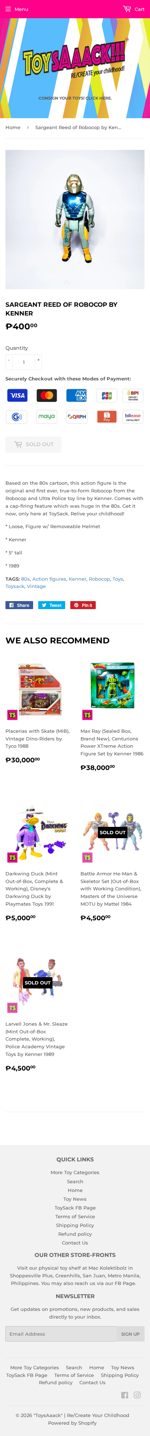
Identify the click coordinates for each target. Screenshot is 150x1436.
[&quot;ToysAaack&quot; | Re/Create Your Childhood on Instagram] (137, 1396)
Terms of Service (75, 1216)
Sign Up (130, 1334)
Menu (21, 9)
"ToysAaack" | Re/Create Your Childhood (81, 1415)
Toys (117, 579)
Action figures (49, 579)
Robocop (99, 579)
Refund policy (75, 1234)
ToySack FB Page (75, 1208)
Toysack (14, 586)
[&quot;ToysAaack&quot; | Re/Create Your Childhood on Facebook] (125, 1396)
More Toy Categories (75, 1172)
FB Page (125, 1283)
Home (12, 127)
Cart (139, 9)
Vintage (36, 586)
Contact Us (75, 1243)
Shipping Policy (75, 1225)
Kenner (77, 579)
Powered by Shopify (72, 1423)
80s (25, 579)
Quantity (16, 348)
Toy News (75, 1199)
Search (75, 1181)
